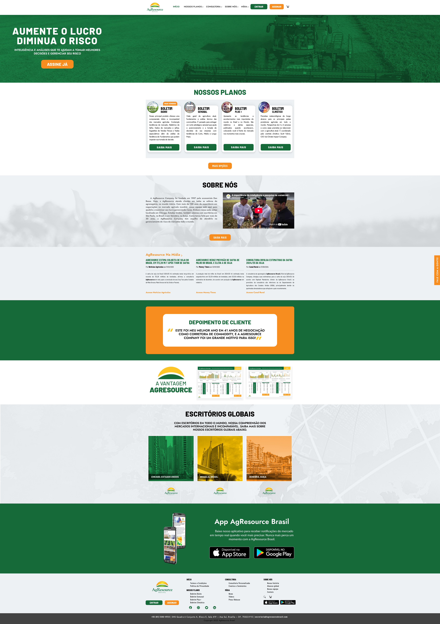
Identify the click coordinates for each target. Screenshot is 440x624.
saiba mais (220, 237)
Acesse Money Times (206, 292)
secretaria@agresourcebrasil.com (271, 617)
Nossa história (273, 583)
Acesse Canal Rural (255, 292)
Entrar (259, 6)
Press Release (234, 599)
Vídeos (231, 596)
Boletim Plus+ (195, 599)
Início (189, 579)
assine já (57, 64)
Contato (270, 592)
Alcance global (273, 586)
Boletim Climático (197, 602)
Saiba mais (164, 147)
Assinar (276, 6)
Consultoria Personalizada (239, 583)
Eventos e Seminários (237, 586)
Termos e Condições (198, 583)
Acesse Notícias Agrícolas (158, 292)
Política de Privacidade (199, 586)
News (231, 593)
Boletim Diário (196, 593)
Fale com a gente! (437, 269)
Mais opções (220, 165)
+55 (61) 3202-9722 (160, 617)
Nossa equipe (272, 589)
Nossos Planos (193, 590)
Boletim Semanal (197, 596)
